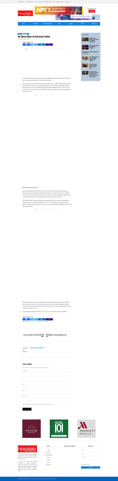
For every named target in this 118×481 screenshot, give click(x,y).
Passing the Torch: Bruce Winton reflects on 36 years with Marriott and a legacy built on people (93, 74)
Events (62, 1)
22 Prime (26, 321)
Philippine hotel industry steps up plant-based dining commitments (94, 40)
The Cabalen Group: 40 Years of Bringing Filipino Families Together (94, 58)
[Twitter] (34, 44)
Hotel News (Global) (47, 1)
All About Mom (31, 321)
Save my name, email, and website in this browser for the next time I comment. (37, 404)
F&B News (58, 1)
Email (23, 390)
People (54, 1)
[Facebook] (26, 44)
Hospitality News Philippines (37, 348)
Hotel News (41, 1)
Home (37, 1)
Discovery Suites (38, 321)
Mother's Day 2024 (45, 321)
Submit (90, 467)
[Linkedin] (41, 44)
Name (23, 384)
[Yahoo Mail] (49, 44)
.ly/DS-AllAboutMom (45, 311)
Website (23, 396)
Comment (24, 370)
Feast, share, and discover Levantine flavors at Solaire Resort (93, 66)
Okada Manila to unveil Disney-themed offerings (93, 47)
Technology (67, 1)
